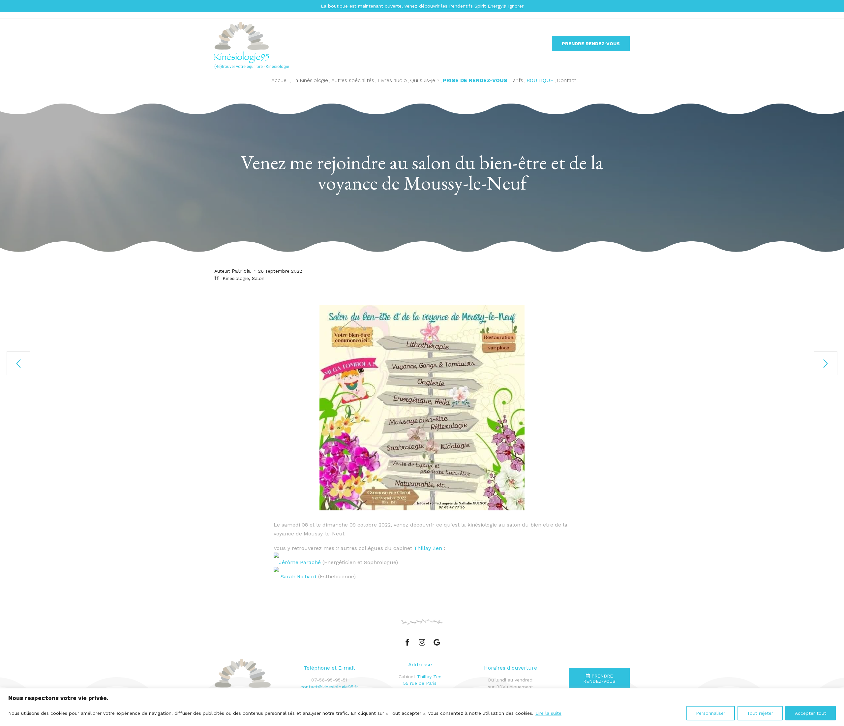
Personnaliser (710, 713)
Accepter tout (810, 713)
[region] (422, 707)
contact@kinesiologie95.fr (329, 686)
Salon (258, 278)
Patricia (241, 271)
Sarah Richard (298, 576)
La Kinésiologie (310, 80)
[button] (591, 43)
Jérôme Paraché (300, 562)
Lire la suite (548, 713)
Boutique (540, 80)
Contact (566, 80)
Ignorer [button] (516, 6)
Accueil (280, 80)
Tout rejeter (760, 713)
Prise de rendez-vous (475, 80)
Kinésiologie (236, 278)
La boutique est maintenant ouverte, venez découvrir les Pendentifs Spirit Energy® (413, 6)
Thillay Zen (428, 548)
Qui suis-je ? (424, 80)
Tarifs (517, 80)
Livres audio (392, 80)
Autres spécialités (352, 80)
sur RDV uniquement (510, 686)
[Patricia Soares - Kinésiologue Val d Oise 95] (288, 42)
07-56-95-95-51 (329, 679)
